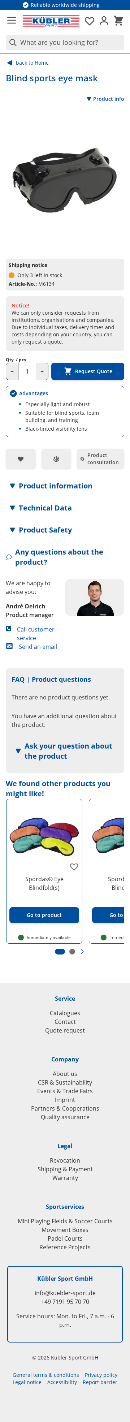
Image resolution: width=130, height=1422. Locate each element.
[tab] (60, 952)
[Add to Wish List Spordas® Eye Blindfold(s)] (74, 867)
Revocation (65, 1160)
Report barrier (100, 1382)
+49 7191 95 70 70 (65, 1302)
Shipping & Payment (65, 1169)
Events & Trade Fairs (65, 1091)
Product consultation (103, 459)
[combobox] (65, 42)
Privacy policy (101, 1374)
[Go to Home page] (51, 21)
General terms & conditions (46, 1374)
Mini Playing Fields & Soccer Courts (65, 1221)
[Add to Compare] (57, 459)
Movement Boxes (65, 1230)
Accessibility (62, 1382)
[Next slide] (82, 951)
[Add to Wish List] (21, 459)
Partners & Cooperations (65, 1108)
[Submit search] (11, 42)
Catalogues (65, 1013)
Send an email (38, 647)
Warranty (65, 1178)
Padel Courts (65, 1238)
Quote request (65, 1030)
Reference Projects (65, 1247)
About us (65, 1074)
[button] (65, 486)
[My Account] (104, 21)
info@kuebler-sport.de (65, 1293)
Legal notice (27, 1382)
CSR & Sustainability (65, 1082)
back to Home (32, 62)
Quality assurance (65, 1117)
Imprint (65, 1100)
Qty (16, 360)
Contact (65, 1022)
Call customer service (36, 633)
